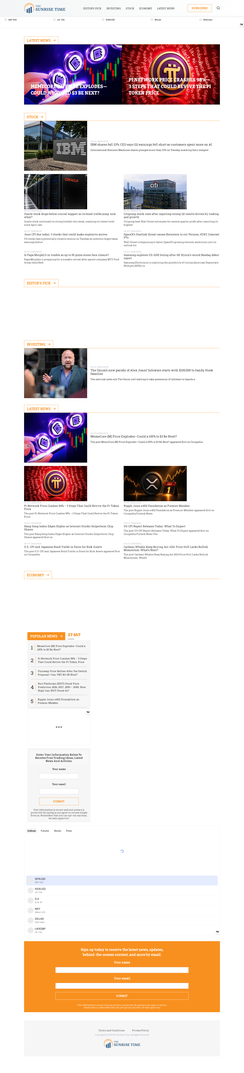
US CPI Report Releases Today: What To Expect (154, 526)
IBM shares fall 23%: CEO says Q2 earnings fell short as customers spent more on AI (151, 144)
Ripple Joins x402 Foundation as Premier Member (157, 505)
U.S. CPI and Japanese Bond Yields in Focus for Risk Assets (63, 546)
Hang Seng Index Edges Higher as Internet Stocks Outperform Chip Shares (68, 528)
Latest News (166, 8)
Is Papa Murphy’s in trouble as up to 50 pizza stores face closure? (66, 254)
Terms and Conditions (111, 1030)
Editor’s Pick (92, 8)
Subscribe (200, 8)
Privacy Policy (140, 1030)
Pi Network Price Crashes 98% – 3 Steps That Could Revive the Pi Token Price (71, 507)
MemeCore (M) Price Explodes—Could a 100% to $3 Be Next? (133, 436)
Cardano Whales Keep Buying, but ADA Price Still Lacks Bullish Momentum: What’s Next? (166, 548)
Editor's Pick (39, 283)
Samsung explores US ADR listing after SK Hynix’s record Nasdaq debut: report (171, 256)
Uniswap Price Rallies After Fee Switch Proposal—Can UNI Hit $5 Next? (62, 672)
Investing (113, 8)
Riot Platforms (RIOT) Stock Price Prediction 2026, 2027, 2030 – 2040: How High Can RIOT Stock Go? (62, 687)
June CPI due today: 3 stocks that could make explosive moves (65, 234)
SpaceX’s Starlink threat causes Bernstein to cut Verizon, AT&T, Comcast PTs (171, 236)
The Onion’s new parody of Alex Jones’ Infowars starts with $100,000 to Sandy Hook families (151, 372)
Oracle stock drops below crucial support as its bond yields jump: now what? (70, 215)
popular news (43, 636)
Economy (145, 8)
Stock (130, 8)
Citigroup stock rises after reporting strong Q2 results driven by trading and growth (171, 215)
